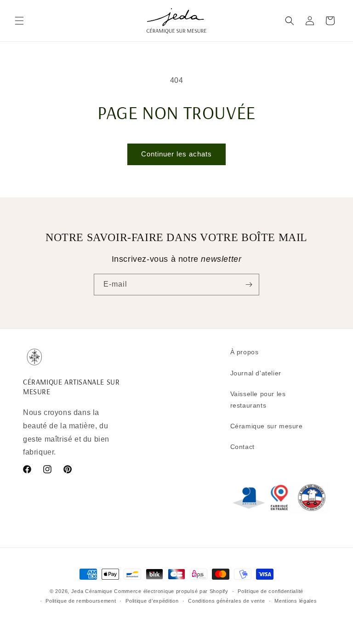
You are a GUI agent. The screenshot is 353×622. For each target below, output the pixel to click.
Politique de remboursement (81, 601)
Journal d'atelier (255, 373)
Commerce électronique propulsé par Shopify (171, 591)
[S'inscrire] (249, 284)
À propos (244, 352)
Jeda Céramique (92, 591)
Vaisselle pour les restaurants (258, 399)
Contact (242, 446)
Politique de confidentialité (270, 591)
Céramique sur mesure (266, 426)
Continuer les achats (176, 154)
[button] (19, 21)
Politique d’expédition (151, 601)
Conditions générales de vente (226, 601)
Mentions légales (295, 601)
